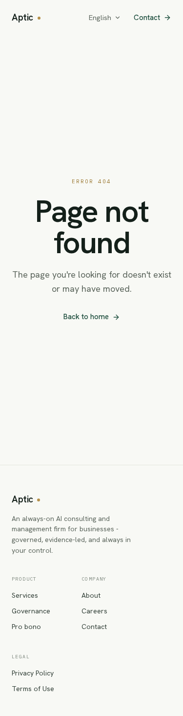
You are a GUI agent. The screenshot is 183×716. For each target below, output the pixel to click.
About (91, 595)
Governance (31, 611)
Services (25, 595)
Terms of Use (33, 688)
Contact (147, 17)
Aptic (22, 17)
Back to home (86, 317)
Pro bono (26, 626)
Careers (94, 611)
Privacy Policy (33, 673)
